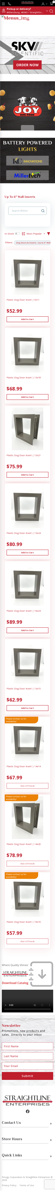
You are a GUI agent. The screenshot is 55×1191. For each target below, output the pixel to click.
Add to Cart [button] (27, 319)
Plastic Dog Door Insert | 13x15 (24, 688)
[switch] (17, 233)
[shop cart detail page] (51, 3)
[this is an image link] (27, 1100)
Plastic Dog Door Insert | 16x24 (24, 610)
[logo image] (27, 3)
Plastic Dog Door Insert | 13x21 (24, 455)
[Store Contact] (9, 3)
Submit (27, 1076)
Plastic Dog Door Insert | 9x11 (23, 299)
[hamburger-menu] (3, 3)
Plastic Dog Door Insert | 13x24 (24, 533)
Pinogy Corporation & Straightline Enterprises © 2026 (27, 1178)
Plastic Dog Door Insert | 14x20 (24, 844)
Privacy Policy (9, 1185)
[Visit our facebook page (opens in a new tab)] (27, 1111)
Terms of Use (26, 1185)
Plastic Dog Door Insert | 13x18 (24, 377)
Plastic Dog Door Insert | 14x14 (24, 766)
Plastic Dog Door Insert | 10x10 (24, 921)
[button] (44, 3)
